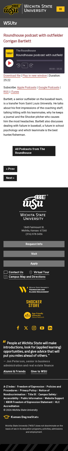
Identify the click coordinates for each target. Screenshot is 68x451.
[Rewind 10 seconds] (18, 65)
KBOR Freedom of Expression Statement (29, 402)
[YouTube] (42, 328)
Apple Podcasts (26, 87)
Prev (11, 169)
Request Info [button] (34, 244)
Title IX (32, 394)
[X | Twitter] (26, 328)
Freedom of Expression (30, 386)
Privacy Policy (28, 390)
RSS (6, 91)
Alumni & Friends (14, 371)
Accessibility (10, 398)
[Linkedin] (50, 328)
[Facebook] (18, 328)
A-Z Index (9, 386)
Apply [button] (34, 263)
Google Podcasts (48, 87)
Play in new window (34, 75)
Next (9, 178)
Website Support (54, 398)
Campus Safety (47, 394)
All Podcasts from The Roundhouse (30, 151)
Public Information (31, 398)
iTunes (15, 91)
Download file (11, 75)
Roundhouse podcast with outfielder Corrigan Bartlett (33, 38)
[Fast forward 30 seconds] (32, 65)
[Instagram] (34, 328)
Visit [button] (34, 253)
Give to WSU (39, 371)
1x (24, 65)
